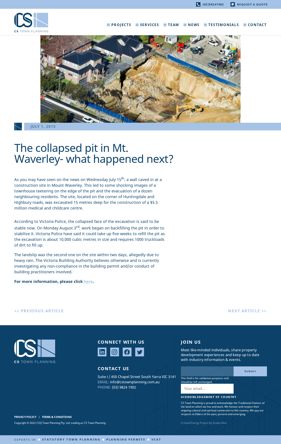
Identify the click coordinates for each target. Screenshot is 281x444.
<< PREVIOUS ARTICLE (39, 310)
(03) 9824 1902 (124, 387)
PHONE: (104, 387)
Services (149, 24)
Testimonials (223, 24)
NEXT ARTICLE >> (247, 310)
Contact (257, 24)
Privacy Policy (25, 417)
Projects (121, 24)
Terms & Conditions (57, 417)
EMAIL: (103, 382)
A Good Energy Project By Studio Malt (204, 423)
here (88, 281)
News (194, 24)
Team (173, 24)
